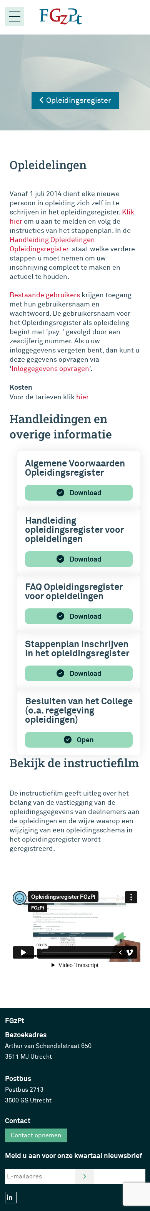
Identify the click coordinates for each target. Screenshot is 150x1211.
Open (84, 740)
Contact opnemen (36, 1135)
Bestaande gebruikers (45, 295)
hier (82, 397)
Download (85, 493)
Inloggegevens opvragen (50, 368)
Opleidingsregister (77, 100)
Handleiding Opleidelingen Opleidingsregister (52, 245)
